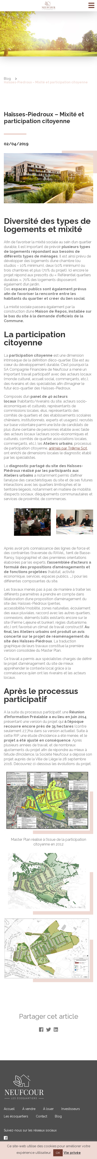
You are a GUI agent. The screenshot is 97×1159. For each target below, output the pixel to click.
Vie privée (72, 1153)
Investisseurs (70, 1109)
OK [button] (58, 1152)
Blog (7, 78)
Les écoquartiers (16, 1116)
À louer (48, 1109)
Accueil (9, 1109)
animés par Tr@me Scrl (68, 448)
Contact (41, 1116)
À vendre (28, 1109)
